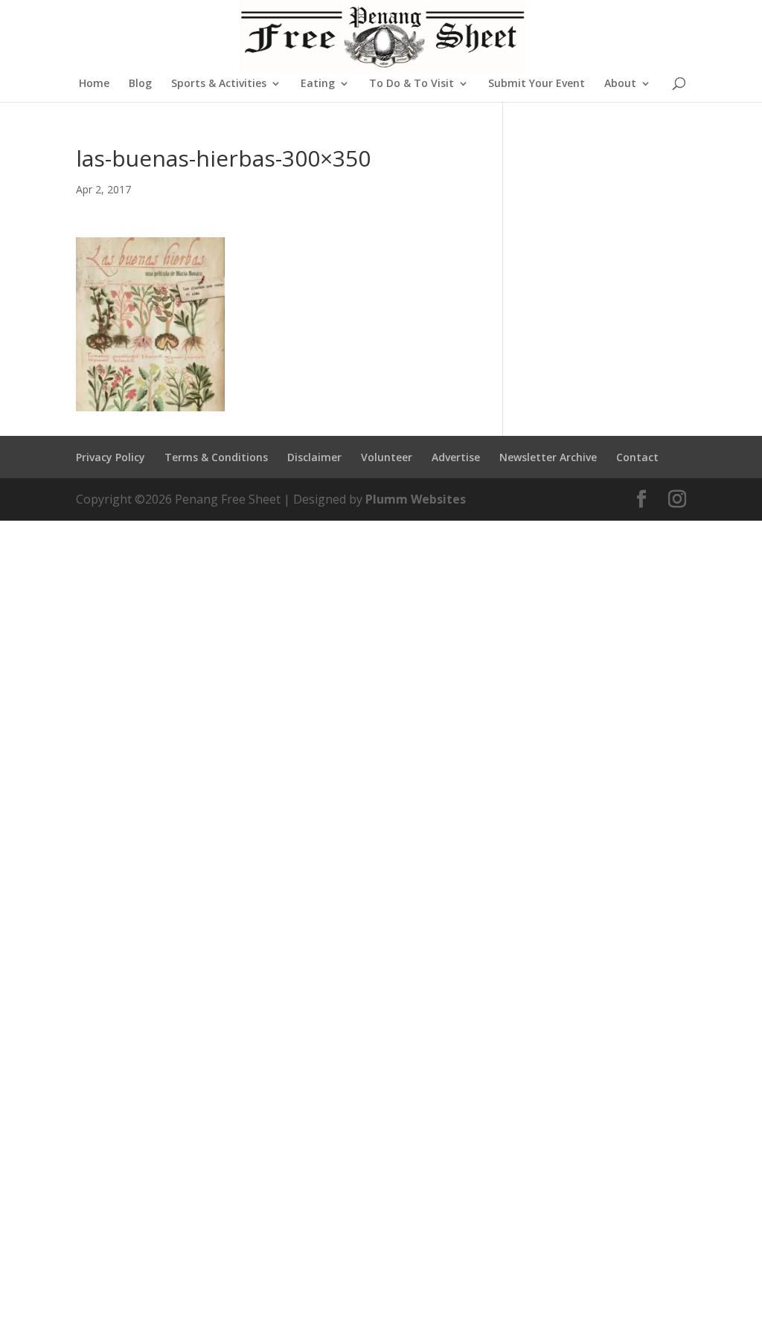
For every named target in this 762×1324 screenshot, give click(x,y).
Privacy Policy (110, 457)
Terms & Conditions (216, 457)
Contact (637, 457)
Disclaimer (314, 457)
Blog (140, 84)
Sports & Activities (218, 84)
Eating (318, 84)
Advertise (456, 457)
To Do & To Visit (411, 84)
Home (94, 84)
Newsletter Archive (548, 457)
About (620, 84)
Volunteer (386, 457)
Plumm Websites (415, 499)
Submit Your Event (536, 84)
